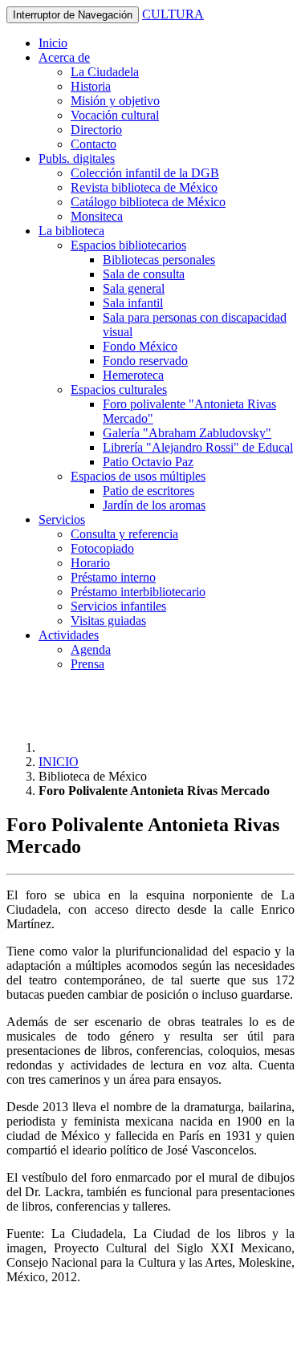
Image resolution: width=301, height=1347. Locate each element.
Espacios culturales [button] (119, 389)
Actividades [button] (69, 635)
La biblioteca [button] (71, 230)
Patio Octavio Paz (148, 462)
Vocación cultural (115, 115)
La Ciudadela (105, 72)
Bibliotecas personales (159, 259)
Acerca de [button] (64, 57)
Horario (90, 563)
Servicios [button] (62, 519)
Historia (91, 86)
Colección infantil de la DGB (145, 173)
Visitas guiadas (108, 620)
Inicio (53, 43)
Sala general (134, 288)
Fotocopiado (102, 548)
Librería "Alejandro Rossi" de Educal (198, 447)
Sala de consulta (144, 274)
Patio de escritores (148, 490)
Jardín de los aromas (154, 505)
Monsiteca (97, 216)
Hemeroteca (133, 375)
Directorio (96, 129)
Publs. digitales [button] (77, 158)
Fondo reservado (145, 360)
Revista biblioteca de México (144, 187)
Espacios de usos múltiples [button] (138, 476)
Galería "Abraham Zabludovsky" (187, 433)
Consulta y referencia (124, 534)
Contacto (93, 144)
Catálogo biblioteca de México (148, 202)
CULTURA (173, 14)
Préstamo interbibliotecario (138, 591)
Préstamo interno (113, 577)
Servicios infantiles (118, 606)
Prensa (87, 664)
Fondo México (140, 346)
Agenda (91, 649)
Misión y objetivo (115, 101)
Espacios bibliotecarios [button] (128, 245)
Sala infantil (133, 303)
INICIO (59, 762)
